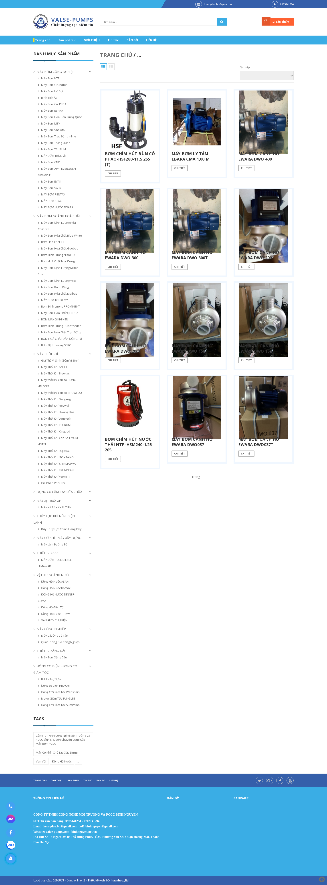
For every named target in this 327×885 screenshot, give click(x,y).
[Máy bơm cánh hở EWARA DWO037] (197, 407)
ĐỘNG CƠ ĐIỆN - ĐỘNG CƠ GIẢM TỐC (55, 669)
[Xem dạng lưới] (103, 66)
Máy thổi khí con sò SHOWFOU (61, 393)
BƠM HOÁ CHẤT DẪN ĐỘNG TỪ (61, 339)
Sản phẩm (66, 40)
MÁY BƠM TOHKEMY (54, 300)
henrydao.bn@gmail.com (219, 4)
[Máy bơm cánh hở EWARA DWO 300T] (197, 220)
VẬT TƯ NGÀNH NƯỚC (53, 575)
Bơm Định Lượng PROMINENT (60, 306)
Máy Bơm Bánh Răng (55, 287)
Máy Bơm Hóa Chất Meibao (59, 294)
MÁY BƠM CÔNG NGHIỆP (55, 72)
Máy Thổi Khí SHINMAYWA (58, 464)
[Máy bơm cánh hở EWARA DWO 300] (130, 220)
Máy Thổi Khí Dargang (56, 399)
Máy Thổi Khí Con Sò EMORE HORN (58, 441)
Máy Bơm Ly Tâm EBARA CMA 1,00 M (191, 156)
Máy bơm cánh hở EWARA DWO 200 (258, 255)
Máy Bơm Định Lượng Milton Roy (58, 271)
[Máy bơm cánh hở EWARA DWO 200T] (130, 314)
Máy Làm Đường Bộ (54, 544)
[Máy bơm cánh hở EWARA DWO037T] (263, 407)
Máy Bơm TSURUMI (54, 149)
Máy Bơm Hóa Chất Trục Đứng (61, 332)
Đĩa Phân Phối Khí (53, 483)
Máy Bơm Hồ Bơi (52, 91)
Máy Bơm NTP (50, 78)
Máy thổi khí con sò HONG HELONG (57, 383)
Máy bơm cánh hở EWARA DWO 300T (192, 255)
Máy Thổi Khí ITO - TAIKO (57, 457)
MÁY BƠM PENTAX (53, 194)
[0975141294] (11, 806)
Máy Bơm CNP (50, 162)
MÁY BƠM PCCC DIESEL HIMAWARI (54, 563)
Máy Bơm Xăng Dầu (54, 657)
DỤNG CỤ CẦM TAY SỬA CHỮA (59, 492)
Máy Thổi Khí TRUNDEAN (57, 470)
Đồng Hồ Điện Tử (52, 607)
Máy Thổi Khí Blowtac (55, 373)
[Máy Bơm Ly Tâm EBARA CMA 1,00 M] (197, 121)
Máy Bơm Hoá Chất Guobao (59, 248)
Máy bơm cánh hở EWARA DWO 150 (192, 348)
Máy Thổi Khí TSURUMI (56, 425)
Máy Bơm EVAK (51, 181)
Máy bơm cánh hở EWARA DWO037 (192, 441)
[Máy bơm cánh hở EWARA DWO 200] (263, 220)
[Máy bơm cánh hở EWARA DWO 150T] (263, 314)
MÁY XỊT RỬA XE (49, 501)
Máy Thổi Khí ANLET (54, 367)
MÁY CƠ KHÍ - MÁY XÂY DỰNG (59, 538)
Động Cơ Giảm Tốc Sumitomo (60, 705)
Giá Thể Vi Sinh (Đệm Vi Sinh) (60, 360)
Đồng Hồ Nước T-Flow (55, 614)
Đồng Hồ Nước (61, 761)
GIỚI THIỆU (92, 40)
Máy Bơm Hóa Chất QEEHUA (59, 313)
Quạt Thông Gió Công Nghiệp (60, 642)
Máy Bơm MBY (50, 123)
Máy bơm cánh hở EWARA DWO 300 (125, 255)
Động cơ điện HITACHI (55, 686)
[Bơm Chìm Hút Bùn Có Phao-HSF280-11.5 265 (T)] (130, 121)
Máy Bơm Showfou (54, 130)
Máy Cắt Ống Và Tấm (55, 636)
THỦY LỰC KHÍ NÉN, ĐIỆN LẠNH (54, 519)
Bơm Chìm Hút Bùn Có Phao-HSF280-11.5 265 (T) (130, 159)
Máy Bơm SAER (51, 188)
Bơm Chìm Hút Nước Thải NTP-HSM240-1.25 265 (128, 444)
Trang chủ (42, 40)
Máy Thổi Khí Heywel (55, 406)
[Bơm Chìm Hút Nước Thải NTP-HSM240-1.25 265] (130, 407)
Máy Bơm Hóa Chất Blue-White (61, 235)
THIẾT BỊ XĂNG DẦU (52, 651)
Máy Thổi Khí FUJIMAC (55, 451)
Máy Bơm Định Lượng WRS (59, 281)
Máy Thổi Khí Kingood (55, 431)
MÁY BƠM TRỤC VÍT (54, 156)
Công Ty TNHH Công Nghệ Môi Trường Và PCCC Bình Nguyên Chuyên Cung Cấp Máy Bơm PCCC (63, 740)
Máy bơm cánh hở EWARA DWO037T (258, 441)
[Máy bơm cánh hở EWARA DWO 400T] (263, 121)
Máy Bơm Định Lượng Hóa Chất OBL (57, 226)
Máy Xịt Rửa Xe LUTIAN (56, 507)
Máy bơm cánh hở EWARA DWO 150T (258, 348)
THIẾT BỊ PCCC (48, 553)
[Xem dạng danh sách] (111, 66)
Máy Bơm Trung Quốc (55, 143)
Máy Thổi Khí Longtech (56, 418)
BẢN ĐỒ (132, 40)
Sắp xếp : (245, 67)
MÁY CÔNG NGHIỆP (51, 629)
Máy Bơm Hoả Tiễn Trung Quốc (61, 117)
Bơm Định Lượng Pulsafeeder (61, 326)
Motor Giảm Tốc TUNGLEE (58, 698)
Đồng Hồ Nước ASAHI (55, 581)
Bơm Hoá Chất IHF (53, 242)
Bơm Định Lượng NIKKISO (58, 255)
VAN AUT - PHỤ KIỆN (54, 620)
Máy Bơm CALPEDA (53, 104)
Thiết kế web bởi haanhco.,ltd (108, 880)
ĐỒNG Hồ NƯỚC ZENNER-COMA (56, 597)
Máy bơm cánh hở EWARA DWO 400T (258, 156)
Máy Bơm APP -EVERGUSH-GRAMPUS (57, 172)
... (78, 761)
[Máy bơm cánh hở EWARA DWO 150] (197, 314)
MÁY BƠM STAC (51, 201)
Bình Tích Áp (49, 98)
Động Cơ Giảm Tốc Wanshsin (60, 692)
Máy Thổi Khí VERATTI (55, 477)
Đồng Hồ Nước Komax (56, 588)
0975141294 (287, 4)
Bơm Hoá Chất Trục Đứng (58, 261)
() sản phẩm (280, 22)
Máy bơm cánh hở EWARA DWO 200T (125, 348)
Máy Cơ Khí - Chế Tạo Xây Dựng (56, 752)
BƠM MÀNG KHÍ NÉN (54, 319)
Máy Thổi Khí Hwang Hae (58, 412)
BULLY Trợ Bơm (51, 679)
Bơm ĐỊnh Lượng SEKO (56, 345)
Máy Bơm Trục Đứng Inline (58, 136)
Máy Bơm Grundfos (54, 85)
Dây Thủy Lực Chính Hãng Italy (61, 529)
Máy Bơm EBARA (52, 111)
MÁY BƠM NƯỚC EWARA (57, 207)
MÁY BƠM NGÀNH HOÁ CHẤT (59, 216)
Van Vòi (41, 761)
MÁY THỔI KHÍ (47, 354)
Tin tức (113, 40)
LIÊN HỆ (151, 40)
